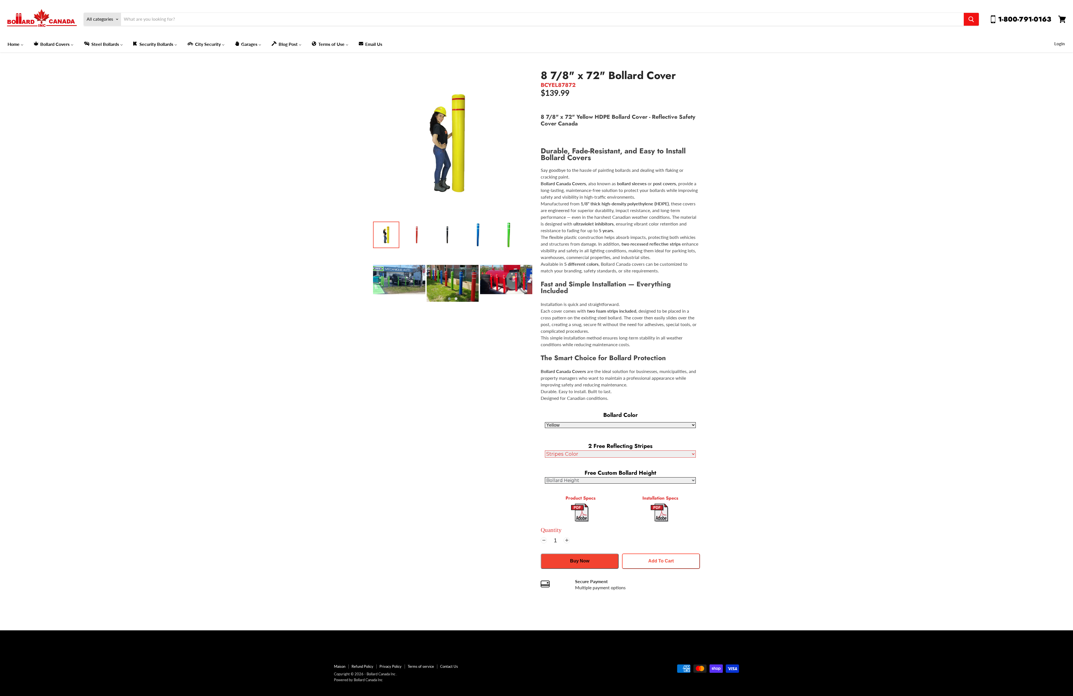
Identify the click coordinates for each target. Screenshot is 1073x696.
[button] (449, 298)
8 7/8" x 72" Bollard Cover (608, 75)
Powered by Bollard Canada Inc (358, 680)
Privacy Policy (390, 666)
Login (1059, 43)
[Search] (971, 19)
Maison (339, 666)
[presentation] (364, 283)
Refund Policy (362, 666)
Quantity (551, 530)
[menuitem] (15, 44)
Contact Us (449, 666)
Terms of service (421, 666)
